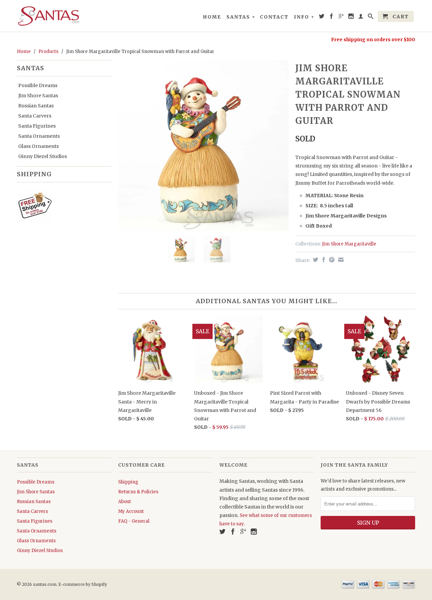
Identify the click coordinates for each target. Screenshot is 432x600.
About (124, 501)
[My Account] (361, 18)
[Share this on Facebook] (322, 259)
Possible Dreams (37, 85)
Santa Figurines (37, 126)
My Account (131, 511)
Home (212, 17)
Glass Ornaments (38, 146)
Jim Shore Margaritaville (349, 244)
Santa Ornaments (39, 136)
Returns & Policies (138, 492)
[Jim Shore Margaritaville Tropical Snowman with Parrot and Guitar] (203, 145)
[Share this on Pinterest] (330, 259)
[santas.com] (64, 16)
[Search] (371, 18)
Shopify (99, 584)
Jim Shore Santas (38, 96)
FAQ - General (134, 521)
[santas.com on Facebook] (332, 18)
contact (274, 17)
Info (304, 17)
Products (48, 51)
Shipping (128, 482)
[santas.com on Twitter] (322, 18)
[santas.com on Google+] (342, 18)
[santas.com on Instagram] (351, 18)
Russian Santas (36, 106)
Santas (240, 17)
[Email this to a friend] (340, 259)
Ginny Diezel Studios (42, 156)
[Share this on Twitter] (314, 259)
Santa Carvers (34, 116)
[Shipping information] (61, 206)
